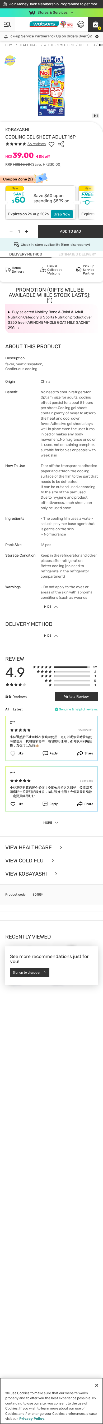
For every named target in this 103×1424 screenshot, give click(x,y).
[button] (95, 24)
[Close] (96, 1385)
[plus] (27, 231)
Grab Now (62, 214)
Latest (18, 709)
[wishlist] (51, 144)
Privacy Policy (31, 1419)
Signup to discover (27, 972)
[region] (51, 1401)
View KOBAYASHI (26, 873)
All (7, 709)
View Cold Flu (25, 860)
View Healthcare (29, 847)
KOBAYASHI (17, 129)
